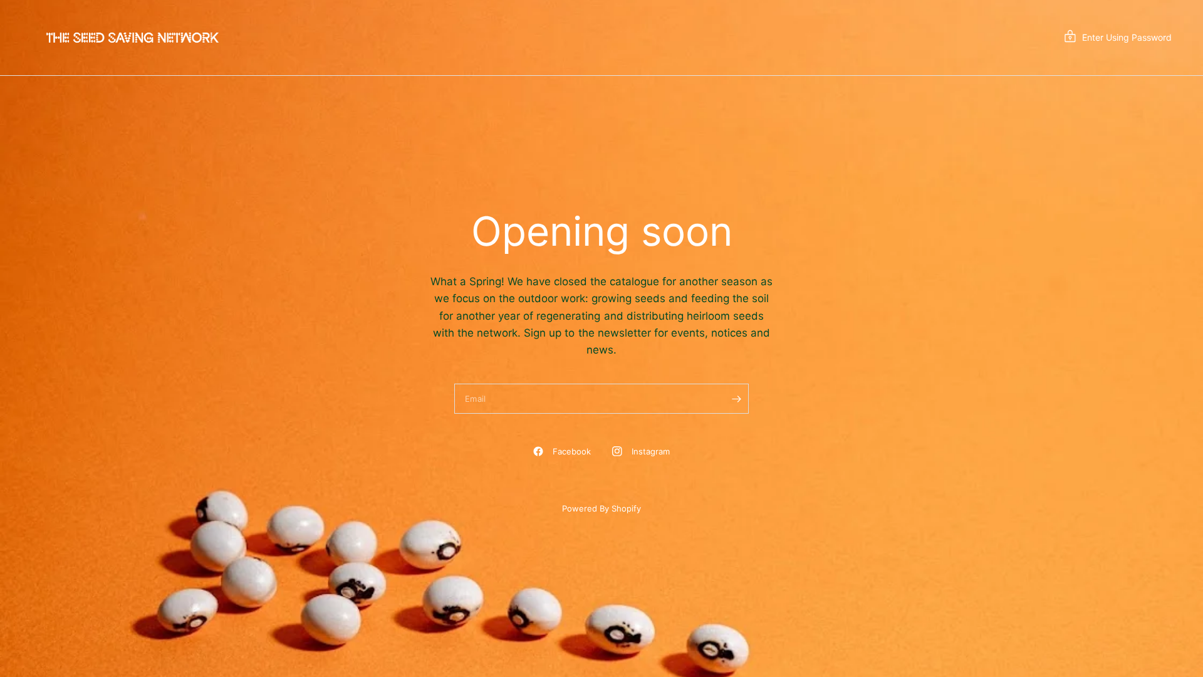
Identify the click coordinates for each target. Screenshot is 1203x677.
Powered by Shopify (601, 508)
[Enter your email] (736, 399)
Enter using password (1127, 37)
